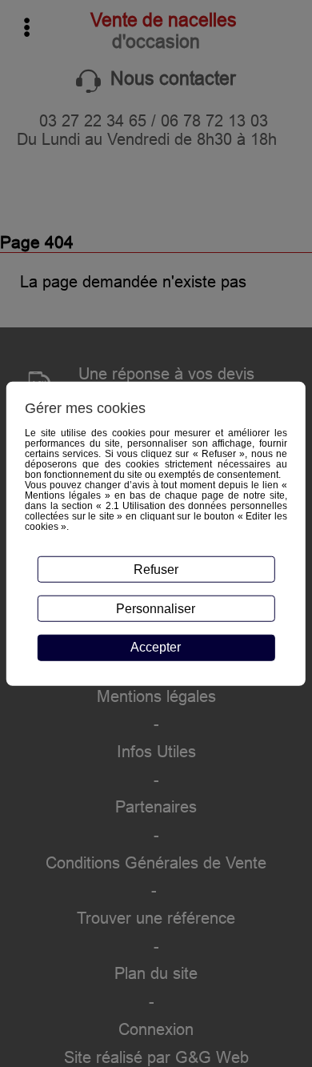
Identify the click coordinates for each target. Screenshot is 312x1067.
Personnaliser (155, 608)
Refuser (156, 569)
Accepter (155, 647)
